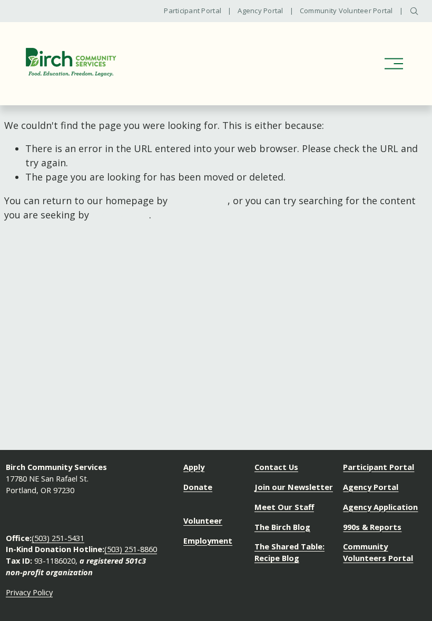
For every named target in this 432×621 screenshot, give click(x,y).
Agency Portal (260, 11)
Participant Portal (192, 11)
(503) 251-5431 (58, 538)
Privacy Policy (29, 592)
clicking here (199, 200)
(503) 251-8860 (130, 549)
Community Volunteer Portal (346, 11)
